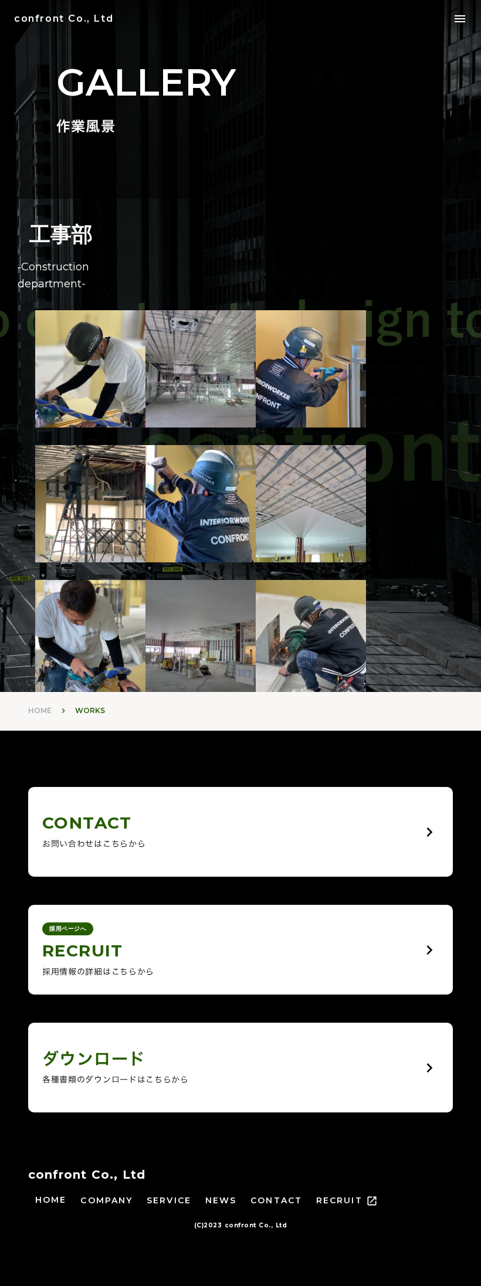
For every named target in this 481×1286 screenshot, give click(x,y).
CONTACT (276, 1200)
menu (460, 19)
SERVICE (169, 1200)
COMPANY (106, 1200)
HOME (40, 710)
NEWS (220, 1200)
